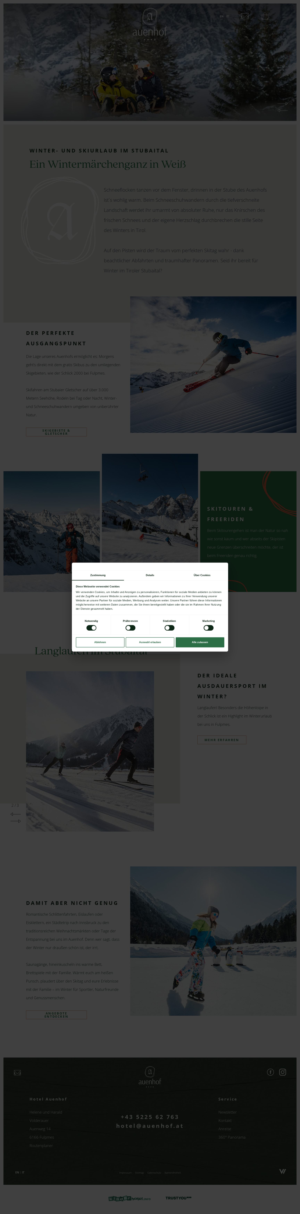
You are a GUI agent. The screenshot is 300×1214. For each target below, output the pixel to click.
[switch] (130, 628)
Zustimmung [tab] (98, 575)
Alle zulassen (200, 642)
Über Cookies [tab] (202, 575)
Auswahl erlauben (150, 642)
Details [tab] (150, 575)
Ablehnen (100, 642)
